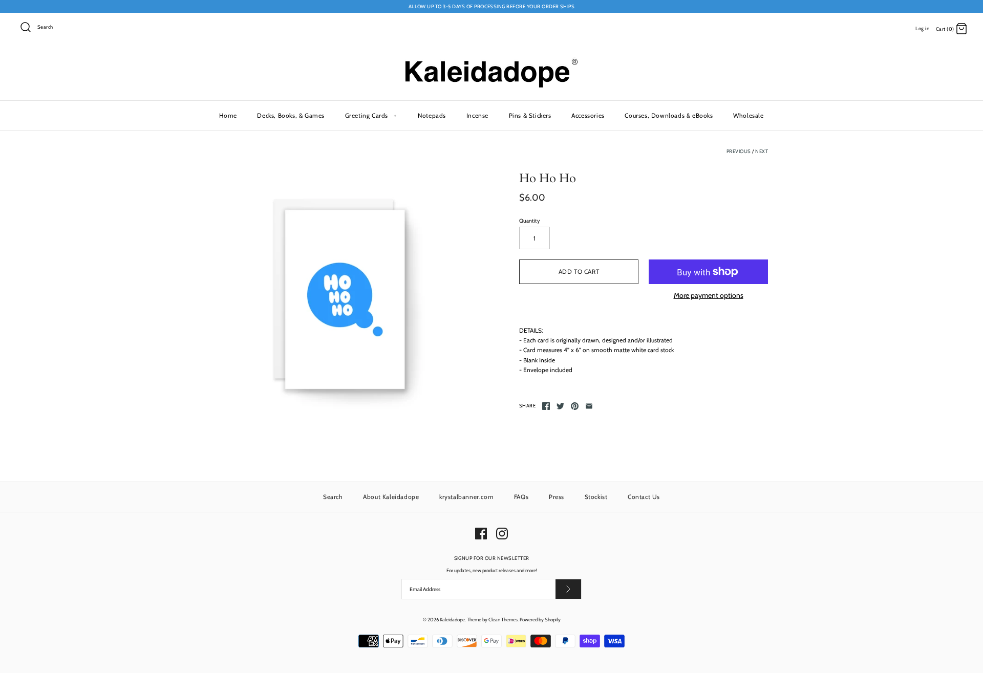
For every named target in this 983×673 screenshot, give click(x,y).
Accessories (588, 115)
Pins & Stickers (530, 115)
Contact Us (644, 497)
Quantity (529, 221)
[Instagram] (502, 533)
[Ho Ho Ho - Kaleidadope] (339, 295)
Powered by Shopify (540, 619)
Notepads (432, 115)
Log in (922, 28)
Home (228, 115)
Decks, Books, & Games (291, 115)
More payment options (708, 295)
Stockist (596, 497)
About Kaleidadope (391, 497)
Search (333, 497)
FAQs (521, 497)
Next (761, 151)
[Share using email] (589, 406)
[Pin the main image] (575, 406)
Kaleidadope (452, 619)
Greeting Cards (371, 115)
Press (556, 497)
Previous (738, 151)
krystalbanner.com (466, 497)
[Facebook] (481, 533)
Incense (477, 115)
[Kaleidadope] (491, 61)
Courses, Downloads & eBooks (669, 115)
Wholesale (748, 115)
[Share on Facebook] (546, 406)
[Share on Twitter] (560, 406)
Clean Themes (503, 619)
